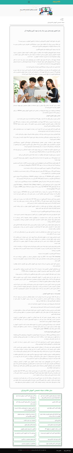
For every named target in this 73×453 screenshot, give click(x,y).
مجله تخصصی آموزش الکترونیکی (56, 22)
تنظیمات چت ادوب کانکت (29, 420)
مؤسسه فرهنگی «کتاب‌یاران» (26, 450)
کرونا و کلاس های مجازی (30, 424)
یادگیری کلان (57, 420)
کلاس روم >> (61, 19)
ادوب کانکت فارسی (56, 402)
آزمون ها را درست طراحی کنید (54, 424)
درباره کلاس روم (67, 450)
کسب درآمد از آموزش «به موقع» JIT (52, 429)
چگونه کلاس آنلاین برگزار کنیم (53, 408)
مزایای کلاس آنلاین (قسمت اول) (53, 443)
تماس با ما (59, 450)
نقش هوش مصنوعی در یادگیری (28, 439)
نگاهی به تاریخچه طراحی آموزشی (28, 429)
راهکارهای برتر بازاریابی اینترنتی (28, 443)
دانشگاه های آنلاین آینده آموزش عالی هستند (50, 433)
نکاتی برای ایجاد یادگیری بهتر (54, 439)
